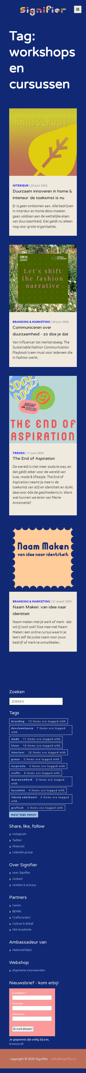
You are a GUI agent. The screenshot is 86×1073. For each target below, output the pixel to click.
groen (35, 759)
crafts (35, 773)
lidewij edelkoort (40, 799)
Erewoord (15, 1044)
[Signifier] (43, 8)
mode (36, 739)
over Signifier (21, 872)
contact (17, 878)
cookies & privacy (24, 885)
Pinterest (18, 846)
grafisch (37, 807)
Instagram (19, 834)
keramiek (38, 790)
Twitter (17, 840)
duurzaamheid (37, 781)
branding (38, 721)
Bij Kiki (16, 911)
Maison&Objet (22, 950)
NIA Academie (21, 929)
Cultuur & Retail (22, 923)
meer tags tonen (23, 814)
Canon (16, 905)
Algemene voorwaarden (28, 970)
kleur (36, 745)
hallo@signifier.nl (63, 1059)
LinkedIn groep (22, 852)
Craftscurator (21, 917)
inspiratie (38, 766)
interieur (38, 752)
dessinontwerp (38, 730)
